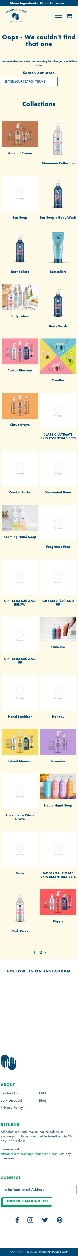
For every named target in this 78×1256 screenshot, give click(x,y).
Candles (58, 380)
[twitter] (45, 1221)
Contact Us (9, 1093)
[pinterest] (60, 1221)
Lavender (58, 761)
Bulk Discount (11, 1100)
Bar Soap (20, 217)
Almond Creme (20, 153)
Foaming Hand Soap (20, 537)
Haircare (58, 647)
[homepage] (16, 21)
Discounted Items (58, 492)
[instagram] (30, 1221)
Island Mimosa (20, 761)
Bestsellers (58, 271)
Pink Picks (20, 931)
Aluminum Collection (58, 163)
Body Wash (58, 326)
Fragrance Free (58, 546)
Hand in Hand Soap (53, 1252)
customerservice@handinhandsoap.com (29, 1153)
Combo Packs (20, 492)
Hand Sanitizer (20, 716)
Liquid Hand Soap (58, 805)
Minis (20, 873)
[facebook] (17, 1221)
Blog (42, 1100)
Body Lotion (19, 316)
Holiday (58, 716)
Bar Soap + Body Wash (58, 217)
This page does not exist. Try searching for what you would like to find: (39, 63)
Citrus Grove (20, 424)
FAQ (42, 1093)
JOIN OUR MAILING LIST (27, 1201)
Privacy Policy (12, 1107)
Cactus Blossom (20, 370)
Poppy (58, 921)
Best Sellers (20, 271)
